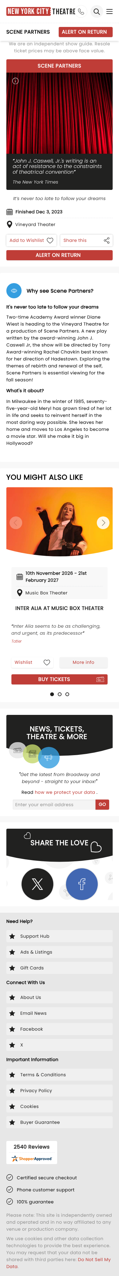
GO (102, 804)
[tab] (52, 694)
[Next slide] (103, 522)
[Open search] (96, 11)
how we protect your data (65, 792)
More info (83, 662)
